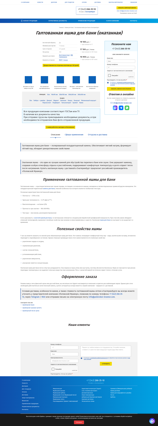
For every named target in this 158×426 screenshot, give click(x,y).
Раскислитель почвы (88, 401)
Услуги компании (112, 20)
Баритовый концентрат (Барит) (91, 388)
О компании (25, 2)
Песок (112, 395)
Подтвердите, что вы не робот (117, 80)
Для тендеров (69, 2)
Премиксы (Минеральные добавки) (121, 388)
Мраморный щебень (59, 393)
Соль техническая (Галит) (89, 391)
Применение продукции (86, 20)
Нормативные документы (57, 20)
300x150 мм (63, 94)
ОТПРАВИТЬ (106, 364)
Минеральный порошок (60, 397)
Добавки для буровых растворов (92, 397)
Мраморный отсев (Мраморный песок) (64, 395)
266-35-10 (87, 9)
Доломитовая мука (87, 393)
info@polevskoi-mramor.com (128, 11)
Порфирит (56, 103)
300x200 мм (72, 94)
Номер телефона (112, 64)
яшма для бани (105, 220)
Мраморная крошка (59, 391)
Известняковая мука (88, 395)
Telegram (35, 297)
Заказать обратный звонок (127, 8)
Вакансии (133, 2)
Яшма (81, 103)
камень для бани (49, 188)
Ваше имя (110, 58)
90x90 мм (54, 94)
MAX (43, 297)
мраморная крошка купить (32, 308)
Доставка (98, 2)
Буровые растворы (87, 399)
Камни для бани (115, 391)
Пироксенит (46, 103)
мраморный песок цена (30, 311)
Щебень (112, 397)
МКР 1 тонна (63, 60)
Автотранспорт (64, 55)
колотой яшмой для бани (43, 218)
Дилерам (54, 2)
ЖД (72, 55)
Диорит (49, 100)
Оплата (84, 2)
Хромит (75, 103)
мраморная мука (28, 305)
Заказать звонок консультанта (121, 89)
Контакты (133, 20)
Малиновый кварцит (88, 100)
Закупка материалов (116, 2)
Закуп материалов (28, 398)
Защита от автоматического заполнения (119, 71)
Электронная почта (57, 358)
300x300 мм (81, 94)
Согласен (79, 422)
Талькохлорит (66, 103)
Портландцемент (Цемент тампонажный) (65, 401)
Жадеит (56, 100)
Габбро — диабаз (39, 100)
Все (48, 94)
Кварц (70, 100)
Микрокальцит (57, 388)
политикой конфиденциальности (125, 82)
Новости (40, 2)
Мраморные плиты (58, 399)
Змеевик (63, 100)
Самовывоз (63, 57)
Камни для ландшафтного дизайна (120, 393)
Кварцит (77, 100)
